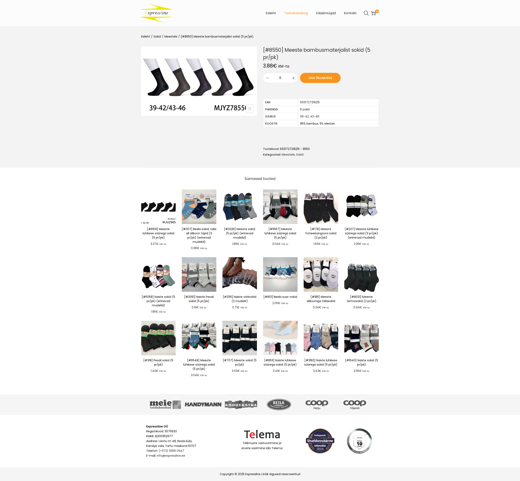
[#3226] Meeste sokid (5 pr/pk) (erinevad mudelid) (239, 233)
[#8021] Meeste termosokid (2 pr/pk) (361, 299)
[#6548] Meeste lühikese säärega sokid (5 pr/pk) (199, 364)
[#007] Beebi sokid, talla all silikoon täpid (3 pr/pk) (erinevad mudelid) (199, 235)
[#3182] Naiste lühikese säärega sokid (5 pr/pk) (320, 362)
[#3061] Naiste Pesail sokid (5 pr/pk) (199, 299)
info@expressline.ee (171, 456)
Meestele (170, 36)
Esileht (145, 36)
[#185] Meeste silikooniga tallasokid (321, 299)
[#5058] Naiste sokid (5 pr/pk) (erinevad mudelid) (158, 301)
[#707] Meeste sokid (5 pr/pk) (240, 362)
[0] (373, 13)
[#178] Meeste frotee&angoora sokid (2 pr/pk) (320, 233)
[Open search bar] (366, 13)
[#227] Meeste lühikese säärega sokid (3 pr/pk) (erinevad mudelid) (361, 233)
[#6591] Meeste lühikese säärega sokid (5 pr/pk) (158, 233)
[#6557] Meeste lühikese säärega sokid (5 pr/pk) (280, 233)
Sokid (157, 36)
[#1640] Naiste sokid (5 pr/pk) (361, 362)
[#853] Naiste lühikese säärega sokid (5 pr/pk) (280, 362)
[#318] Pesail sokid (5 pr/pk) (158, 362)
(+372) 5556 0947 (171, 451)
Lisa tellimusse (320, 78)
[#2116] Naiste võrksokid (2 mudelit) (239, 299)
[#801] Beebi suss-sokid (280, 297)
